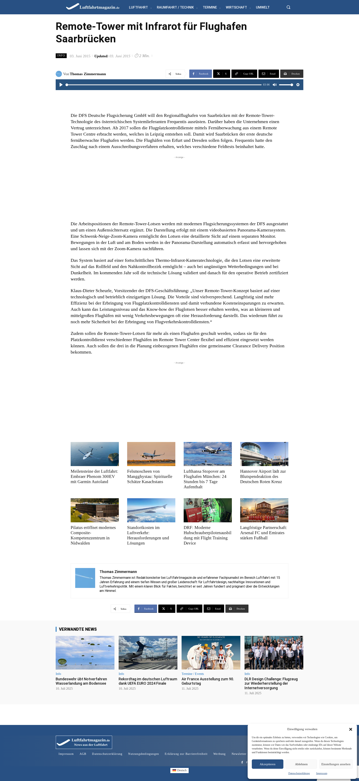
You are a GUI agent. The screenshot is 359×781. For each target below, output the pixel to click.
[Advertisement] (179, 188)
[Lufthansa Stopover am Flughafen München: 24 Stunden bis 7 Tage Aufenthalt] (208, 454)
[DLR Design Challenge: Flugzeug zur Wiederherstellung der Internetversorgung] (274, 652)
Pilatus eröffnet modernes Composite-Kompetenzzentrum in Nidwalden (93, 535)
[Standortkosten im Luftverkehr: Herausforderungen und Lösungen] (151, 510)
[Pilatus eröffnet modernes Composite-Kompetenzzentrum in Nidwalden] (95, 510)
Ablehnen (301, 764)
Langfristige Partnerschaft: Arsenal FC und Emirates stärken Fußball (263, 532)
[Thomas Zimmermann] (59, 74)
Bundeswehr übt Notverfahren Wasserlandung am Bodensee (81, 681)
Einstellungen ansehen (335, 764)
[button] (351, 729)
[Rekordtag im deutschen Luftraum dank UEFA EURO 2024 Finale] (148, 652)
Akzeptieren (267, 764)
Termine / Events (193, 674)
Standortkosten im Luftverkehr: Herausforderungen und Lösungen (148, 535)
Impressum (321, 773)
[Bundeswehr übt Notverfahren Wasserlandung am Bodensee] (85, 652)
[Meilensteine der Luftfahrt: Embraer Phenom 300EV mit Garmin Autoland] (95, 454)
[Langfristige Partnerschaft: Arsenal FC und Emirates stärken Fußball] (264, 510)
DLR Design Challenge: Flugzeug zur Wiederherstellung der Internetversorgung (271, 683)
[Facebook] (242, 762)
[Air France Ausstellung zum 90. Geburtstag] (211, 652)
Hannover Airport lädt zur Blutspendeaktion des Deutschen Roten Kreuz (263, 476)
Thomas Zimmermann (88, 74)
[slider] (163, 85)
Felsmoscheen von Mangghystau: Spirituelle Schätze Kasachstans (149, 476)
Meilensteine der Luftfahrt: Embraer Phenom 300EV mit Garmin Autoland (94, 476)
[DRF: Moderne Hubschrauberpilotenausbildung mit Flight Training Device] (208, 510)
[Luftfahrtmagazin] (96, 6)
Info (61, 55)
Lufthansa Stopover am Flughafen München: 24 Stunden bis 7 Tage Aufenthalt (205, 479)
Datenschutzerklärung (299, 773)
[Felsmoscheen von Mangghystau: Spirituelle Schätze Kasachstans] (151, 454)
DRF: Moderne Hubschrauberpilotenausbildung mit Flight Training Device (207, 535)
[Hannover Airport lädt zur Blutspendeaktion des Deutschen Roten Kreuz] (264, 454)
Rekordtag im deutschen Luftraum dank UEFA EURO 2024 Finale (148, 681)
